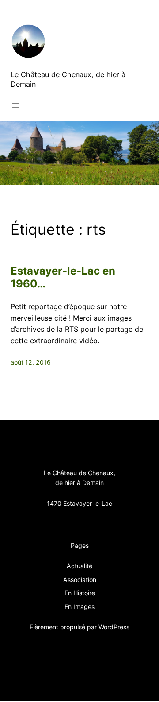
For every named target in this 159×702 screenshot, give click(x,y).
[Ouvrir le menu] (16, 105)
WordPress (113, 627)
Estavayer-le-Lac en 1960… (63, 277)
